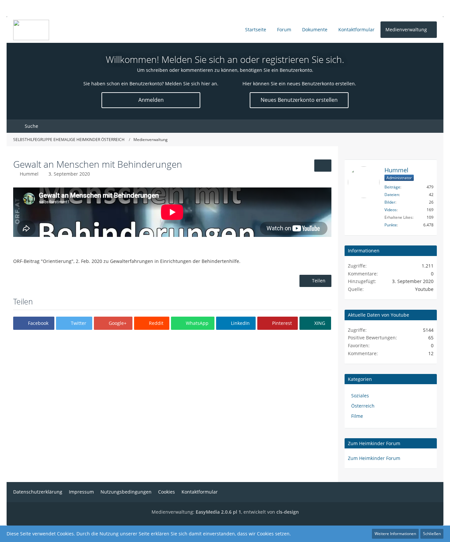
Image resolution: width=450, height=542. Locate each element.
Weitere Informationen (395, 533)
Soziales (360, 395)
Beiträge (392, 187)
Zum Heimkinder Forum (374, 443)
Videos (390, 210)
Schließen (432, 533)
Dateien (391, 194)
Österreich (363, 406)
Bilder (389, 202)
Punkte (390, 225)
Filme (357, 416)
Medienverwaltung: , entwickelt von (225, 512)
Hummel (29, 174)
